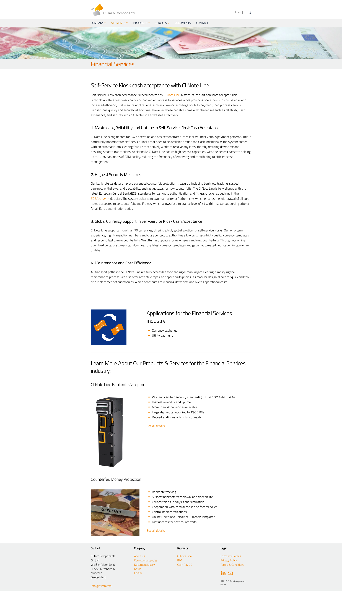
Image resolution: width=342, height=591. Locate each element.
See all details (156, 425)
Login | (239, 12)
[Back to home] (113, 10)
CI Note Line (172, 94)
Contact (202, 23)
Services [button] (162, 23)
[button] (249, 12)
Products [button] (141, 23)
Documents (183, 23)
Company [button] (98, 23)
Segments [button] (119, 23)
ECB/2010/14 (100, 198)
